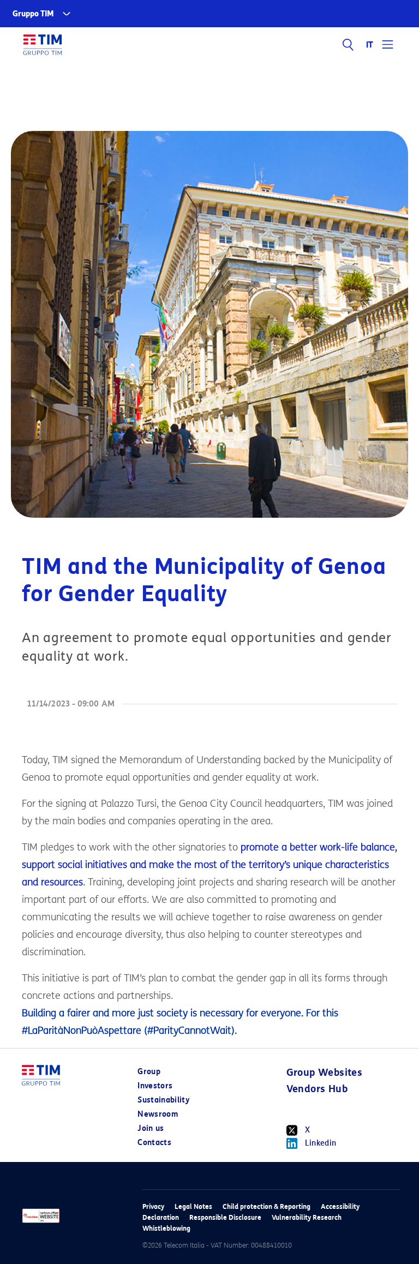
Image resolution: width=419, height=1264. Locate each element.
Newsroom (157, 1114)
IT (370, 45)
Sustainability (163, 1100)
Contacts (154, 1142)
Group (148, 1071)
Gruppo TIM (33, 14)
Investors (154, 1086)
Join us (150, 1128)
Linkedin (321, 1143)
